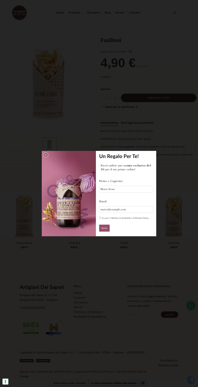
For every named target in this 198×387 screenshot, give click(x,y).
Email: (103, 201)
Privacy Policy (142, 218)
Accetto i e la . (125, 218)
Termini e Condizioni (120, 218)
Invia (104, 228)
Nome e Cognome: (111, 181)
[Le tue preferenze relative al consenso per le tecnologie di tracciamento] (5, 382)
